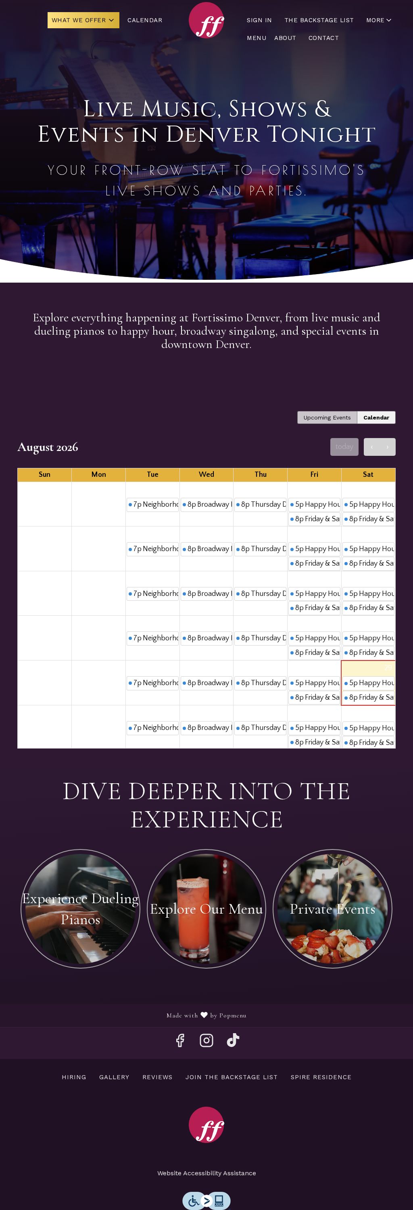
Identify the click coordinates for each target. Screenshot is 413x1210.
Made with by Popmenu (126, 1015)
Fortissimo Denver (206, 1125)
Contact (324, 38)
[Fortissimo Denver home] (206, 20)
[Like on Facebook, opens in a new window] (180, 1043)
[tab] (327, 417)
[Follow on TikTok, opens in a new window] (233, 1043)
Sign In (259, 20)
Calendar (144, 20)
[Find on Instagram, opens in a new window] (206, 1043)
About (285, 38)
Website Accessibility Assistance (206, 1173)
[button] (84, 20)
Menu (256, 38)
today (344, 447)
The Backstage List (319, 20)
